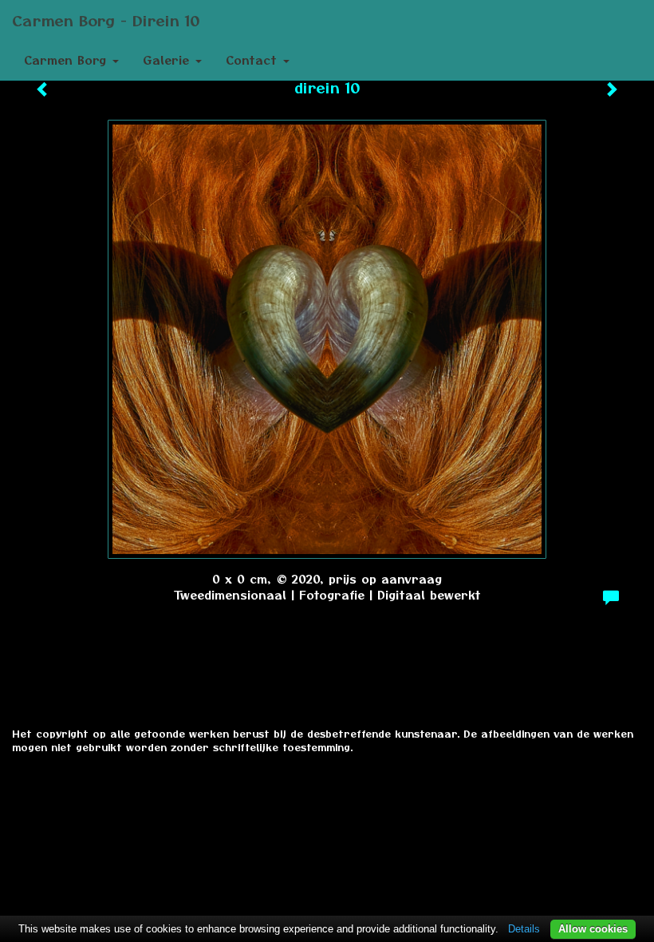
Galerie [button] (168, 60)
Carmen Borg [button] (67, 60)
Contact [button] (254, 60)
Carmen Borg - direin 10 (105, 20)
